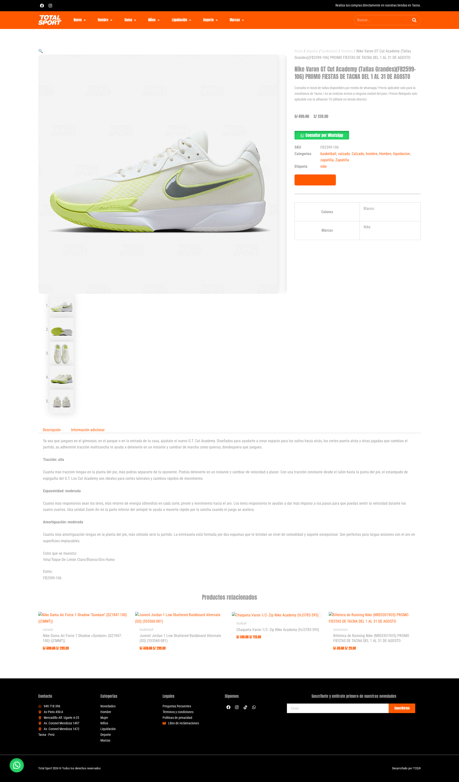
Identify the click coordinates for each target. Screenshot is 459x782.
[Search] (414, 20)
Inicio (299, 51)
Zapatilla (342, 160)
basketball (330, 51)
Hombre (347, 51)
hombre (371, 153)
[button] (40, 51)
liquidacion (401, 153)
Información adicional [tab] (87, 430)
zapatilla (327, 160)
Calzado (358, 153)
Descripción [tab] (52, 430)
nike (323, 166)
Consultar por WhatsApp (324, 135)
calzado (344, 153)
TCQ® (417, 768)
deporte (312, 51)
